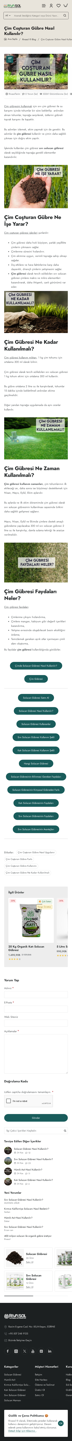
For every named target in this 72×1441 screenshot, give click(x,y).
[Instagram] (16, 1351)
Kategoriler (11, 1367)
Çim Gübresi (36, 679)
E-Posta (8, 1002)
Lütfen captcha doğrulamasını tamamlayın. (27, 1092)
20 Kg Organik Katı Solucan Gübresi (26, 948)
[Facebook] (7, 1351)
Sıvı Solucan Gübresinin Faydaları (36, 816)
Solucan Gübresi (36, 1254)
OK (61, 1423)
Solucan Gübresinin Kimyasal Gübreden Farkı (36, 790)
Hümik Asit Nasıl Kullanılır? (28, 1169)
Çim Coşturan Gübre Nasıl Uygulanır (36, 852)
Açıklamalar (10, 1031)
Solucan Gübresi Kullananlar (36, 724)
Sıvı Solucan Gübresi (33, 1277)
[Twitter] (24, 1351)
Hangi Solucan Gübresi (36, 763)
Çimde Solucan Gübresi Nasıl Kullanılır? (36, 665)
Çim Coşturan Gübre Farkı (19, 859)
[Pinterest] (41, 1351)
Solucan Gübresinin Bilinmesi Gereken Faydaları (36, 776)
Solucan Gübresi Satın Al (36, 697)
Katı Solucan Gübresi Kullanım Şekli (36, 750)
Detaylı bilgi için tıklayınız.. (22, 1431)
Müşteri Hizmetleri (46, 1367)
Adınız (8, 988)
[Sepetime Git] (65, 5)
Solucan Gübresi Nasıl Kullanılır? (36, 711)
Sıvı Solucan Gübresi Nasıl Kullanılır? (33, 1159)
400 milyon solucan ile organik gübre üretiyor (28, 1235)
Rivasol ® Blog (29, 39)
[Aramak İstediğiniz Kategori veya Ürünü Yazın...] (64, 15)
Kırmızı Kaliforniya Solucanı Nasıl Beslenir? (26, 1208)
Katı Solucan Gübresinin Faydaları (36, 803)
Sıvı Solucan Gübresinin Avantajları (36, 829)
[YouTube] (32, 1351)
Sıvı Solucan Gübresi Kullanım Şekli (36, 737)
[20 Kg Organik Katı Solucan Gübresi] (31, 920)
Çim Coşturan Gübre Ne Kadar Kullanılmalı (27, 872)
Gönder (36, 1118)
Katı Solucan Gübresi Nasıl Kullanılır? (33, 1180)
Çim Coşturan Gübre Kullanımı (21, 866)
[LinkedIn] (49, 1351)
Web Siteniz (11, 1017)
